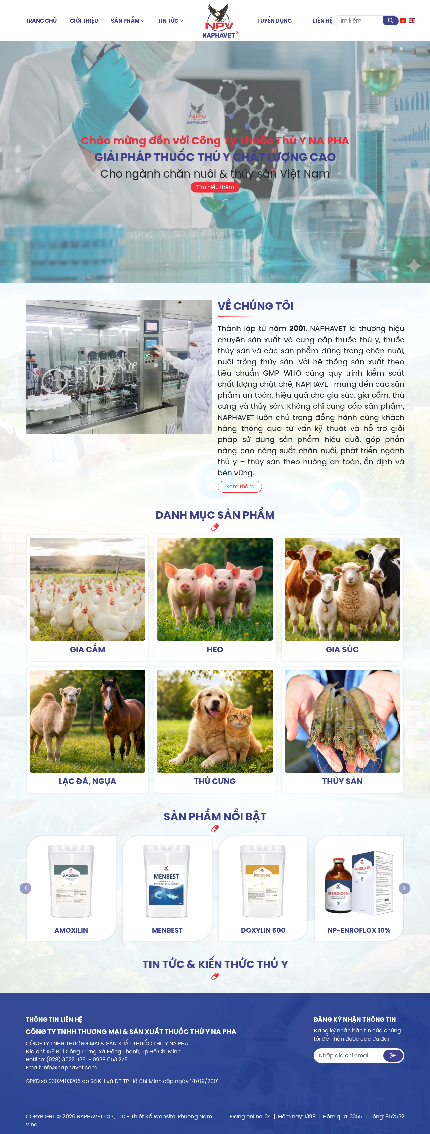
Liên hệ (323, 21)
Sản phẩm (126, 21)
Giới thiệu (84, 21)
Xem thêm (240, 487)
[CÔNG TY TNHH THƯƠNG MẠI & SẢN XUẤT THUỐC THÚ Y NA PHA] (220, 20)
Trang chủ (41, 21)
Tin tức (168, 21)
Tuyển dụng (274, 21)
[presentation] (25, 888)
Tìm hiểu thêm (215, 187)
